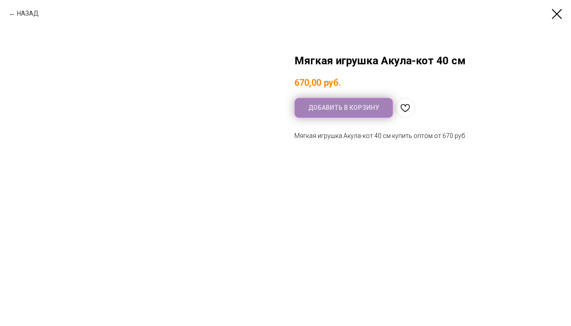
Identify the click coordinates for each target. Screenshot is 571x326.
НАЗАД (28, 13)
